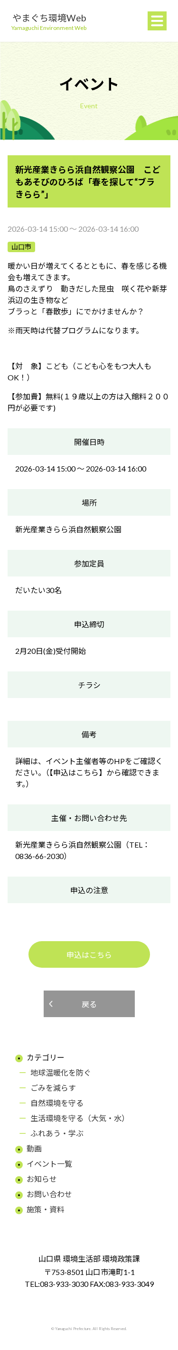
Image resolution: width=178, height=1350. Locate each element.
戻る (89, 1004)
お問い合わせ (49, 1194)
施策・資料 (46, 1209)
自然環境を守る (57, 1102)
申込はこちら (89, 954)
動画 (34, 1148)
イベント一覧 (49, 1163)
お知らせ (42, 1178)
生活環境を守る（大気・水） (79, 1118)
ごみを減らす (53, 1087)
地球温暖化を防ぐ (60, 1072)
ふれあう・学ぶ (57, 1133)
